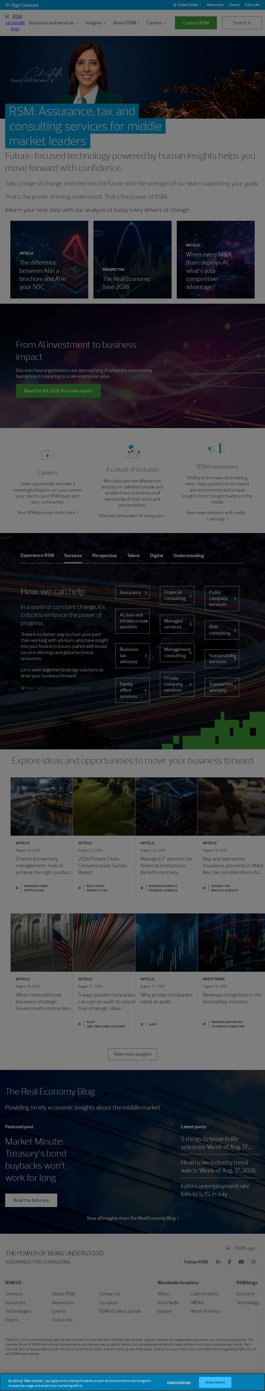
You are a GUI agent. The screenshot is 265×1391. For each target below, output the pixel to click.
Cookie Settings (178, 1382)
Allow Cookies (215, 1382)
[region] (132, 1382)
